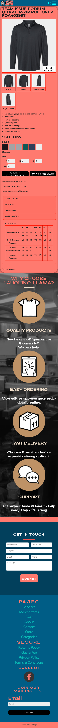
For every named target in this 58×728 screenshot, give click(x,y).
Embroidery (6, 182)
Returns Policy (29, 647)
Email (15, 698)
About (29, 622)
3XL (5, 166)
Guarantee (29, 652)
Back (23, 89)
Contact (29, 626)
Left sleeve (39, 89)
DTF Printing (6, 186)
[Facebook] (29, 676)
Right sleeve (8, 108)
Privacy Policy (29, 657)
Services (29, 607)
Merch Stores (29, 612)
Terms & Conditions (29, 662)
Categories (29, 636)
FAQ (29, 617)
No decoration (7, 191)
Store (29, 631)
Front (8, 89)
